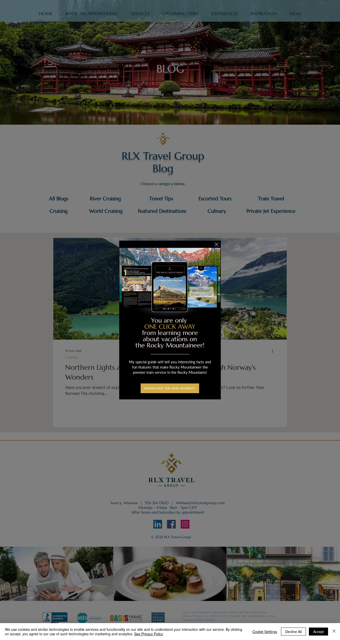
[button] (217, 244)
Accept (318, 631)
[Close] (334, 631)
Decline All (293, 631)
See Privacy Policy (148, 633)
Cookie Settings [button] (264, 631)
